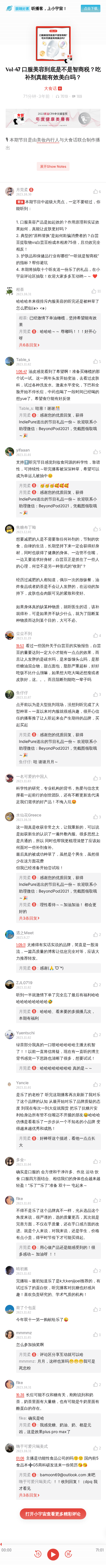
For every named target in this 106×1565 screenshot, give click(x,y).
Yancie (22, 1082)
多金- (21, 1159)
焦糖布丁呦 (26, 527)
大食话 (50, 88)
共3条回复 (28, 918)
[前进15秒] (68, 1554)
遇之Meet (25, 932)
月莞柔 (22, 189)
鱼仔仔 (22, 692)
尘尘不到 (24, 633)
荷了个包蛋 (26, 1307)
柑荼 (20, 289)
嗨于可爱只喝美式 (32, 1446)
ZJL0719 (24, 982)
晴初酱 (22, 1268)
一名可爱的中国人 (32, 776)
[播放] (53, 1554)
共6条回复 (28, 344)
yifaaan (23, 450)
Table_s (23, 359)
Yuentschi (25, 1032)
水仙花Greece (28, 815)
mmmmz (24, 1332)
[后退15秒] (37, 1554)
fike (19, 1198)
